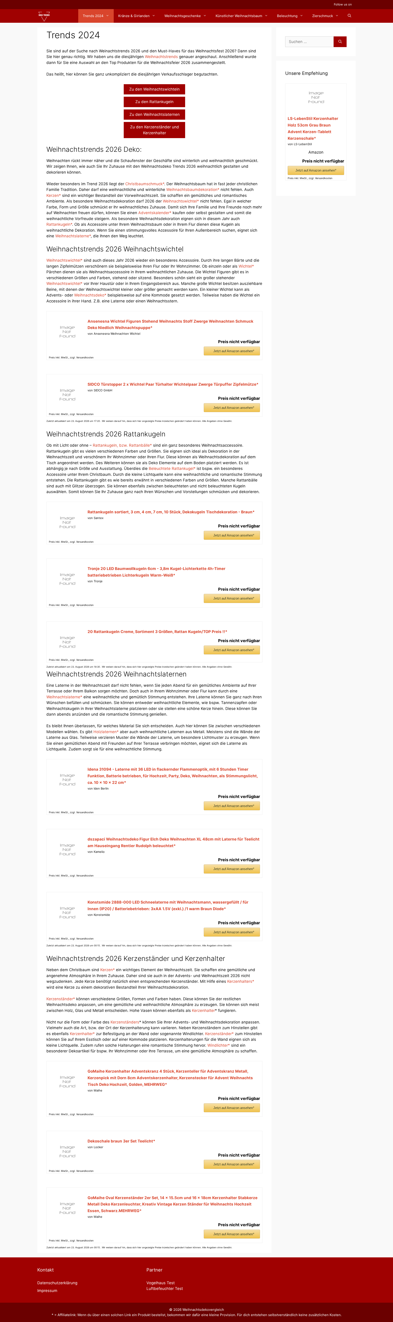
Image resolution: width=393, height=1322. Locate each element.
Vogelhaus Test (160, 1283)
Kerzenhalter (203, 1010)
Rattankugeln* (59, 224)
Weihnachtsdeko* (91, 295)
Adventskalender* (155, 212)
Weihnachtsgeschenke (182, 16)
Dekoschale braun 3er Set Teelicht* (121, 1141)
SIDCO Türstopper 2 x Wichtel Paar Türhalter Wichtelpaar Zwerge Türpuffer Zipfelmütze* (173, 384)
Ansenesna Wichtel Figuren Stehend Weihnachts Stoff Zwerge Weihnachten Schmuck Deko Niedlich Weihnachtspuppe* (170, 324)
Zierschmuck (322, 16)
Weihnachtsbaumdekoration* (192, 189)
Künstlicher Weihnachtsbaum (239, 16)
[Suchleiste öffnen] (349, 16)
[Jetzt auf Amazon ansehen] (67, 341)
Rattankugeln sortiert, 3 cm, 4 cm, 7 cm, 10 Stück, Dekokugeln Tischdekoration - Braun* (171, 512)
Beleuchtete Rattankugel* (172, 468)
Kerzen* (54, 195)
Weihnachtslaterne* (73, 236)
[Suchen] (340, 41)
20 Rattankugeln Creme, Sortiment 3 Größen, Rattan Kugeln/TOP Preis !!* (157, 631)
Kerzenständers (125, 1022)
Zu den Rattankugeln (154, 101)
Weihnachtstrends (161, 56)
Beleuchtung (287, 16)
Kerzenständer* (60, 999)
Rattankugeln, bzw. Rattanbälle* (122, 445)
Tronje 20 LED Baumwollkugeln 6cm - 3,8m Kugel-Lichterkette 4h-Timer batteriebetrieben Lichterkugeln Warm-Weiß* (156, 571)
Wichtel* (246, 266)
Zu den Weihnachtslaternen (154, 114)
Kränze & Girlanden (134, 16)
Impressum (47, 1290)
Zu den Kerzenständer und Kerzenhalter (154, 130)
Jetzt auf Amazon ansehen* (233, 351)
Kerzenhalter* (82, 1033)
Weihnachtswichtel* (181, 201)
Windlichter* (219, 1045)
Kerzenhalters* (240, 981)
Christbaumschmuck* (144, 184)
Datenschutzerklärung (57, 1283)
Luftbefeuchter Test (164, 1288)
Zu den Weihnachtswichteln (154, 89)
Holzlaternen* (106, 731)
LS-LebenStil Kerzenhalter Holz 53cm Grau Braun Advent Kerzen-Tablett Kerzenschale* (313, 128)
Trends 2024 (93, 16)
